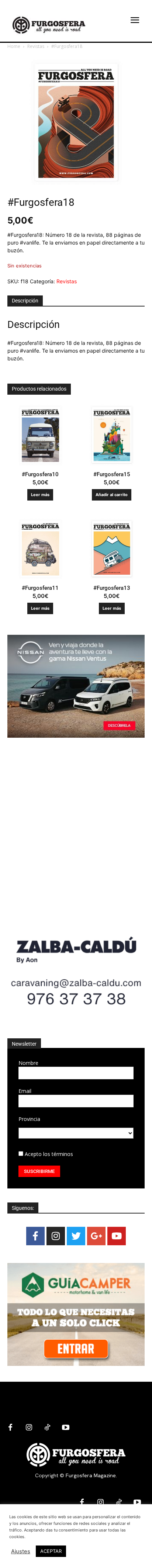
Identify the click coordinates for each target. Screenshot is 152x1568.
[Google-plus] (96, 1236)
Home (13, 46)
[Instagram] (55, 1236)
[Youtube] (116, 1236)
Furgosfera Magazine (91, 1475)
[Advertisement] (76, 830)
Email (24, 1090)
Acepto (48, 1153)
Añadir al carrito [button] (112, 494)
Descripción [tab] (25, 301)
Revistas (35, 46)
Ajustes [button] (20, 1551)
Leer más (40, 494)
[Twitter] (76, 1236)
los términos (58, 1153)
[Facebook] (35, 1236)
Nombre (28, 1062)
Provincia (29, 1118)
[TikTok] (47, 1427)
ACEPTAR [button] (51, 1551)
